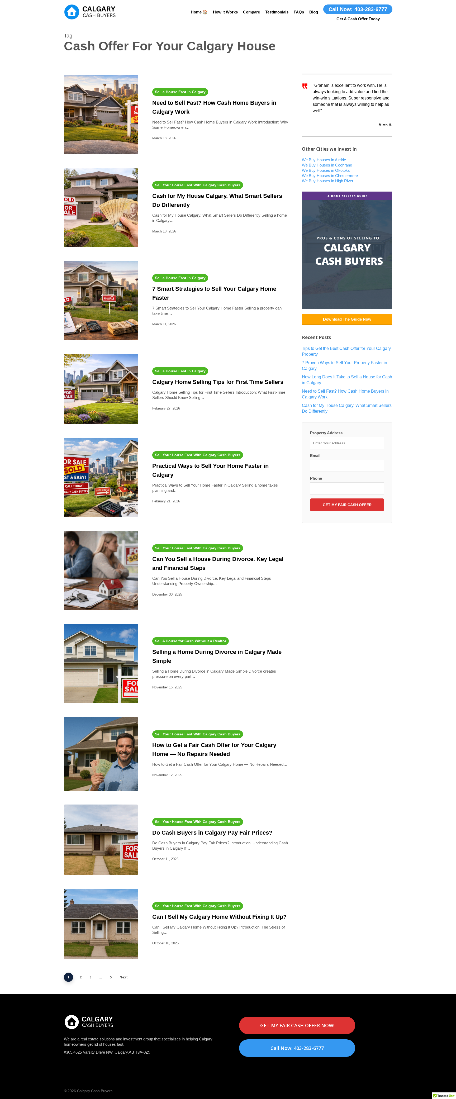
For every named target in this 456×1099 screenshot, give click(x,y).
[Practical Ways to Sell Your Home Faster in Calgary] (101, 477)
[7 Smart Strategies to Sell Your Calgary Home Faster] (101, 300)
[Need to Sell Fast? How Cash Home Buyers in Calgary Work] (101, 114)
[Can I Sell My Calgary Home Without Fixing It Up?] (101, 924)
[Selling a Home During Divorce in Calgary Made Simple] (101, 663)
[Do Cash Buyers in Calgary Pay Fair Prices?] (101, 840)
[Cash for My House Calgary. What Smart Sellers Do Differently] (101, 207)
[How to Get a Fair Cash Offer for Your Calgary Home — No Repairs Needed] (101, 754)
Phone (316, 478)
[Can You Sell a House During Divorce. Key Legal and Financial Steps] (101, 570)
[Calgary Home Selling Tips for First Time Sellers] (101, 389)
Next (124, 977)
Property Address (326, 433)
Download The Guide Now (347, 319)
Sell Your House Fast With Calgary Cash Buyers (197, 185)
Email (315, 455)
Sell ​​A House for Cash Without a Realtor (190, 641)
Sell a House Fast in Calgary (180, 92)
